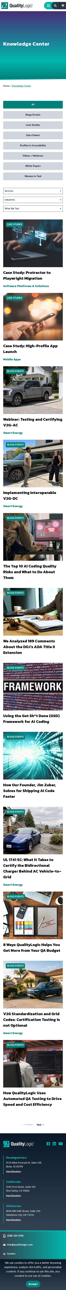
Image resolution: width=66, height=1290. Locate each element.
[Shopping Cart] (63, 5)
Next (39, 1125)
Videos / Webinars (33, 156)
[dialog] (33, 1274)
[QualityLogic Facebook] (48, 1144)
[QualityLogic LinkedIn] (54, 1144)
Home (6, 86)
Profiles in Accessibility (33, 145)
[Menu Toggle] (49, 5)
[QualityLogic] (17, 5)
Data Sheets (33, 135)
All (33, 104)
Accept (33, 1284)
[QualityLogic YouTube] (60, 1144)
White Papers (33, 166)
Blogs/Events (33, 115)
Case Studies (33, 125)
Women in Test (33, 176)
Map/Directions (13, 1171)
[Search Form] (55, 5)
